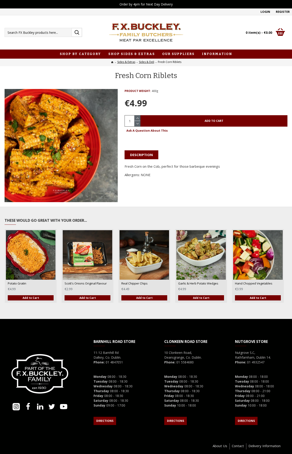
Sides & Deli (146, 62)
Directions (104, 421)
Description (141, 154)
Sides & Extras (126, 62)
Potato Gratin (17, 283)
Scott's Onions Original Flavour (86, 283)
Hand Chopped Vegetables (253, 283)
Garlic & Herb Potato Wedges (198, 283)
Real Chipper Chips (134, 283)
